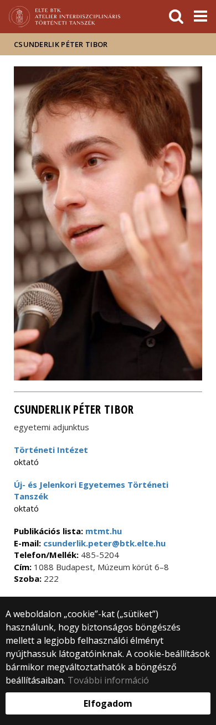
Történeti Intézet (51, 449)
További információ (108, 680)
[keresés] (176, 16)
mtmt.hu (103, 530)
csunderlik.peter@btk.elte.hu (103, 543)
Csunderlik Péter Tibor (61, 44)
